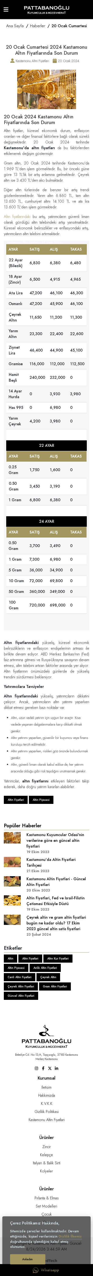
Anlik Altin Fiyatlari (45, 968)
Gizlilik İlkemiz (70, 1236)
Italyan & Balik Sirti (46, 1163)
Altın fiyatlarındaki (17, 216)
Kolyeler (46, 1171)
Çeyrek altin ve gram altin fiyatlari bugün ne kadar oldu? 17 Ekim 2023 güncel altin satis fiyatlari (56, 923)
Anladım (27, 1259)
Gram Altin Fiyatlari (55, 986)
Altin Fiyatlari (16, 800)
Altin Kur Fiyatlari (58, 958)
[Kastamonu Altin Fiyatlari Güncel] (46, 9)
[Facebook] (43, 1068)
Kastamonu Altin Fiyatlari (47, 1120)
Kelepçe (46, 1155)
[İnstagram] (36, 1068)
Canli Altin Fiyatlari (19, 977)
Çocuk (46, 1214)
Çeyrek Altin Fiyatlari (21, 986)
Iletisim (46, 1087)
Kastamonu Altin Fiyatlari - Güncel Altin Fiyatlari (56, 881)
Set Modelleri (46, 1206)
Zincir (46, 1146)
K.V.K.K (46, 1103)
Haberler (37, 26)
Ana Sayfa (15, 26)
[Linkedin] (56, 1068)
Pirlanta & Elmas (47, 1198)
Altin (10, 958)
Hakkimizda (46, 1095)
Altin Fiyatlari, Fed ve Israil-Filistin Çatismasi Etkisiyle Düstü (55, 901)
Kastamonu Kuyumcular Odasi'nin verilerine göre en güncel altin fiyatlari (55, 840)
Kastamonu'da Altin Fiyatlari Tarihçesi (51, 862)
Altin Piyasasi (41, 800)
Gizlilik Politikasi (47, 1111)
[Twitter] (50, 1068)
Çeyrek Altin (48, 977)
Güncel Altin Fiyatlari (21, 996)
